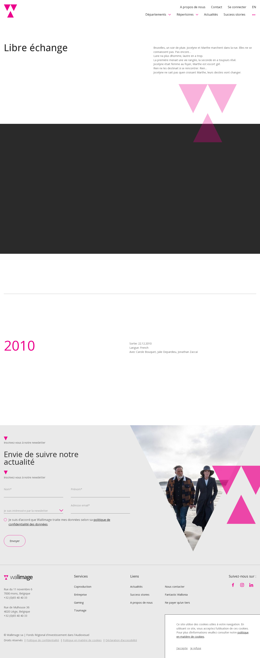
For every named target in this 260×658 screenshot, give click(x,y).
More (253, 14)
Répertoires (185, 14)
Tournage (80, 610)
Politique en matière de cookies (82, 640)
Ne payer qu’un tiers (177, 602)
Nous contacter (174, 586)
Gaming (79, 602)
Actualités (211, 14)
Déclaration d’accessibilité (121, 640)
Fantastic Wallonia (176, 594)
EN (254, 7)
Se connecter (237, 7)
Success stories (234, 14)
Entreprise (80, 594)
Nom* (8, 489)
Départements (155, 14)
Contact (216, 7)
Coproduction (82, 586)
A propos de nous (192, 7)
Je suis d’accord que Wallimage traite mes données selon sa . (59, 522)
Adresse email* (80, 505)
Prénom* (76, 489)
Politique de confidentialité (42, 640)
